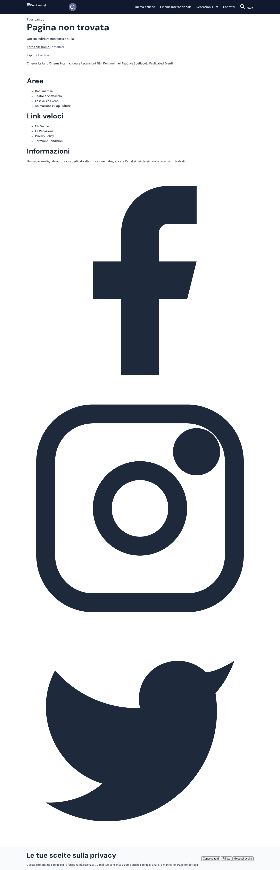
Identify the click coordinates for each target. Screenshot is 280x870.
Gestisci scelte (243, 858)
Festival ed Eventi (161, 63)
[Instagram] (140, 620)
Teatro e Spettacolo (135, 63)
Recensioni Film (207, 7)
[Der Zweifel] (46, 7)
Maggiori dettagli (187, 865)
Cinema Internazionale (175, 7)
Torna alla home (38, 47)
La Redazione (44, 131)
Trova (249, 8)
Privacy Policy (44, 136)
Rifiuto (226, 858)
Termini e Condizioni (49, 141)
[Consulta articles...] (72, 7)
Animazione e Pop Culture (53, 106)
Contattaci (57, 47)
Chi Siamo (42, 126)
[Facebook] (140, 392)
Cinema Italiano (144, 7)
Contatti (229, 7)
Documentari (112, 63)
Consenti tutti (211, 858)
